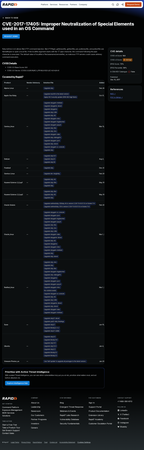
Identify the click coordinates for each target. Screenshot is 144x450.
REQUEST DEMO (11, 36)
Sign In (92, 403)
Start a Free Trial (9, 425)
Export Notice (37, 442)
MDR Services (8, 413)
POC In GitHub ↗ (116, 97)
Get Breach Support (11, 430)
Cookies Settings (84, 442)
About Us (35, 403)
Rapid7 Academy (96, 419)
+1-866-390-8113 (124, 401)
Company (83, 4)
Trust (45, 442)
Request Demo (133, 4)
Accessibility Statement (67, 442)
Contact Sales (8, 433)
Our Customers (37, 415)
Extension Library (96, 415)
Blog (62, 403)
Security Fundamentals (69, 423)
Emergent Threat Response (71, 407)
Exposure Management (12, 410)
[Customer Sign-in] (122, 4)
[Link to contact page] (118, 4)
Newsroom (35, 411)
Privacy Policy (26, 442)
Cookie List (53, 442)
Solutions (6, 416)
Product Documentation (99, 411)
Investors (35, 423)
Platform (44, 4)
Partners (73, 4)
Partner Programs (39, 419)
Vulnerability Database (69, 419)
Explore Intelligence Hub (17, 383)
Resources (63, 4)
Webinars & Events (68, 411)
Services (53, 4)
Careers (34, 428)
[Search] (113, 4)
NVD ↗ (113, 94)
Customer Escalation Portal (100, 423)
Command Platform (10, 407)
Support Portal (95, 407)
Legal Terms (15, 442)
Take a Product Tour (11, 427)
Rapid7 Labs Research (69, 415)
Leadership (35, 407)
